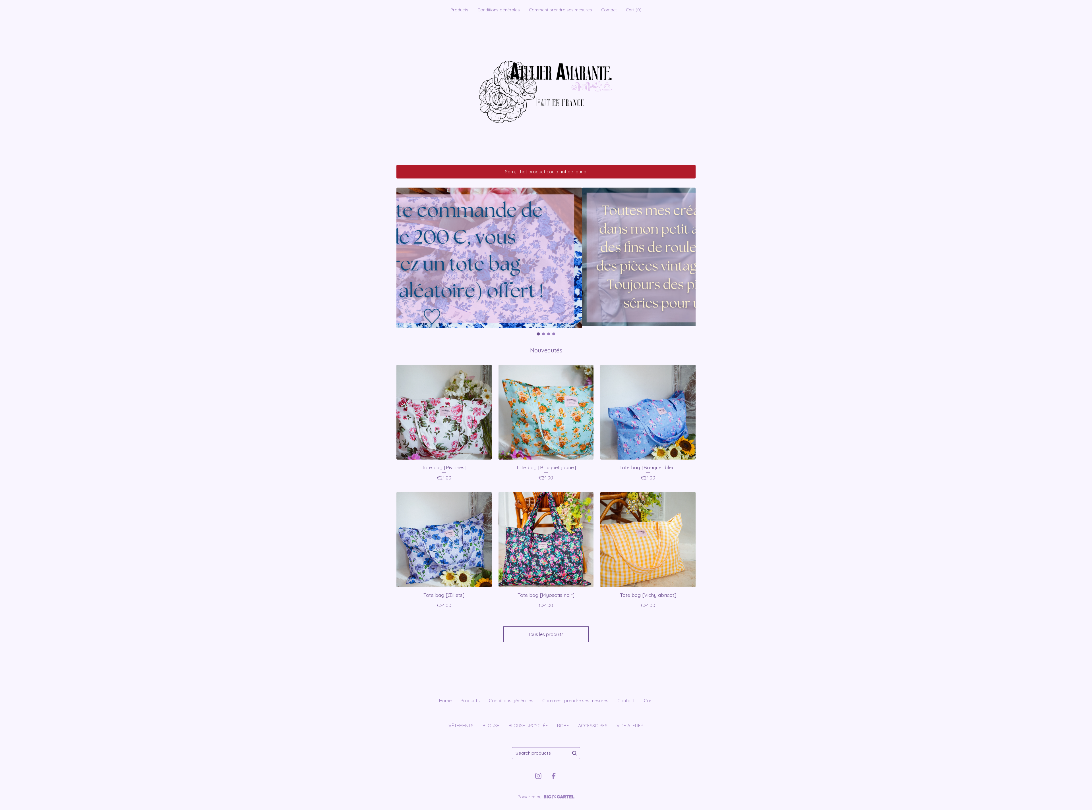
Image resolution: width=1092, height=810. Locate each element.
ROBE (563, 725)
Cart (648, 700)
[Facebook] (553, 775)
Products (459, 10)
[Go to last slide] (404, 258)
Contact (609, 10)
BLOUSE (491, 725)
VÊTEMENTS (460, 725)
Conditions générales (498, 10)
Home (445, 700)
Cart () (634, 10)
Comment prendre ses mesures (560, 10)
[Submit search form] (574, 753)
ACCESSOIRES (592, 725)
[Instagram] (538, 775)
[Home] (546, 90)
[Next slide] (687, 258)
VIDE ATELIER (630, 725)
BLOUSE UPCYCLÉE (528, 725)
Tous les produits (546, 634)
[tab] (538, 333)
